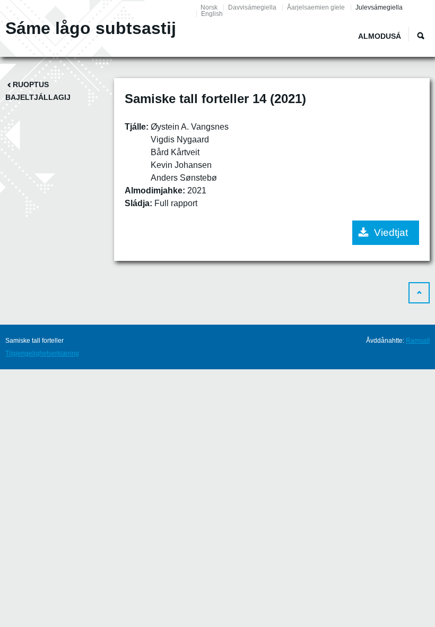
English (212, 14)
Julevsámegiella (379, 7)
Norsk (209, 7)
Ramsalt (418, 340)
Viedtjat (391, 232)
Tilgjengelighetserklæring (42, 353)
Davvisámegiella (252, 7)
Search (420, 35)
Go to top (419, 292)
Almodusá (379, 36)
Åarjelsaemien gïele (316, 7)
